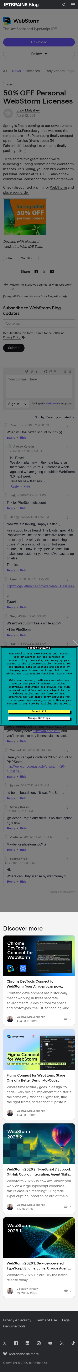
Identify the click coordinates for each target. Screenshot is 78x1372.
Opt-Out (64, 703)
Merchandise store (23, 1354)
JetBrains (35, 1362)
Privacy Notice (23, 693)
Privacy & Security (17, 1320)
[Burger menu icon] (73, 4)
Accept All (39, 711)
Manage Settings (39, 718)
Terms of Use (55, 693)
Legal (66, 1320)
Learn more (64, 673)
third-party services (49, 697)
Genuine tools (14, 1326)
